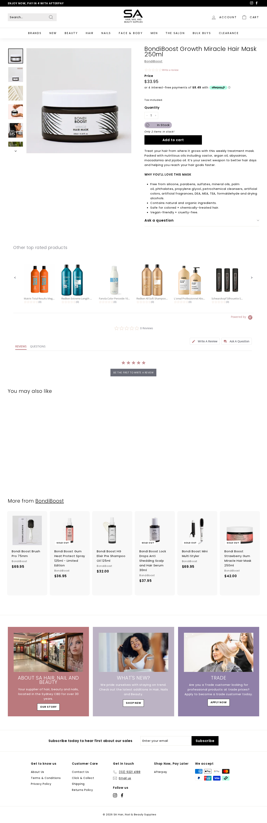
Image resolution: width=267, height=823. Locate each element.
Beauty (71, 33)
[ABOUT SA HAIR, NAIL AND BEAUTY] (48, 652)
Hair (90, 33)
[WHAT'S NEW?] (133, 652)
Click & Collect (83, 778)
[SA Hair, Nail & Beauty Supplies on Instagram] (115, 795)
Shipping (78, 784)
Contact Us (80, 772)
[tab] (205, 341)
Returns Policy (82, 790)
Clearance (229, 33)
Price (148, 76)
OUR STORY (48, 707)
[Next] (15, 150)
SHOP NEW (133, 703)
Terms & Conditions (46, 778)
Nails (106, 33)
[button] (15, 277)
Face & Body (131, 33)
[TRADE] (218, 652)
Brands (35, 33)
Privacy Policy (41, 784)
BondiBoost (153, 61)
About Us (37, 772)
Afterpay (160, 772)
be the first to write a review (133, 372)
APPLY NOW (219, 702)
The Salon (175, 33)
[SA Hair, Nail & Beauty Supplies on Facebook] (122, 795)
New (53, 33)
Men (154, 33)
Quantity (152, 107)
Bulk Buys (202, 33)
